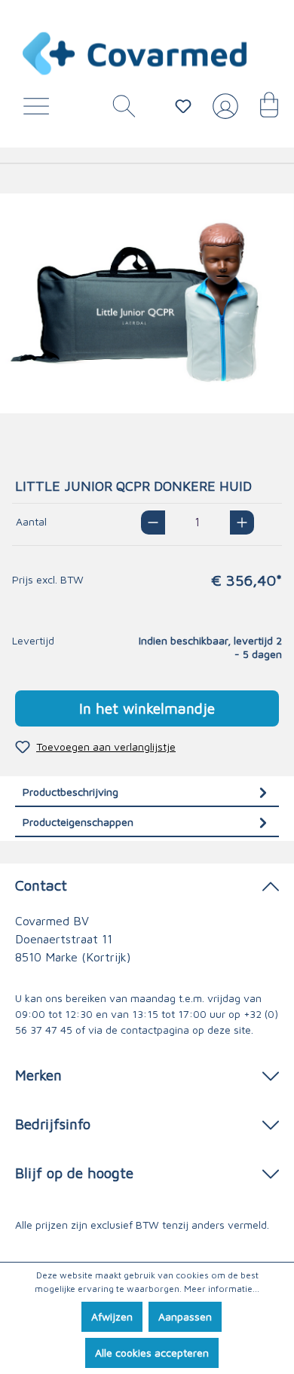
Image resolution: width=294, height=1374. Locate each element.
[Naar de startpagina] (136, 53)
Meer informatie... (221, 1288)
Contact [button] (41, 885)
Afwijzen (112, 1316)
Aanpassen (185, 1316)
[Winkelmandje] (261, 110)
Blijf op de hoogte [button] (74, 1172)
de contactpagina (147, 1029)
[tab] (147, 791)
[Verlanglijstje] (183, 106)
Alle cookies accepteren (152, 1352)
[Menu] (40, 110)
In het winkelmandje (147, 708)
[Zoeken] (118, 110)
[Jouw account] (222, 112)
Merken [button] (38, 1074)
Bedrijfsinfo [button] (52, 1123)
